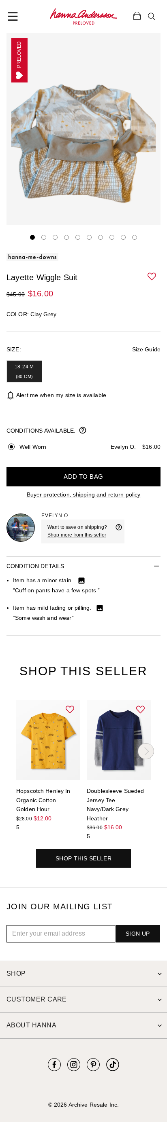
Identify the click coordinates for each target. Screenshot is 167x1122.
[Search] (151, 16)
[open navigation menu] (13, 16)
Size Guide (146, 349)
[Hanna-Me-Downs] (83, 16)
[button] (152, 277)
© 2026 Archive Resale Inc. (83, 1104)
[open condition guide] (83, 431)
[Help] (118, 531)
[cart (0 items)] (137, 15)
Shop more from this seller (76, 535)
